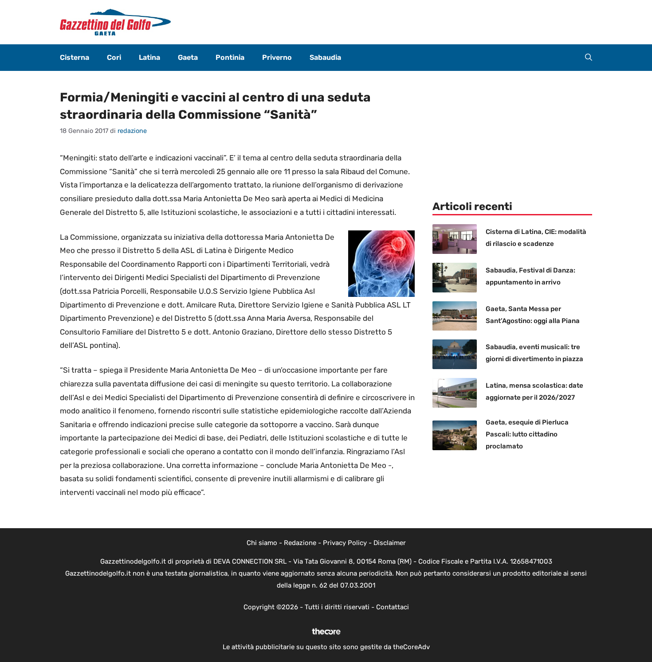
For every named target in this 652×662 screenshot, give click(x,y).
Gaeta (188, 57)
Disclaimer (389, 543)
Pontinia (230, 57)
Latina (149, 57)
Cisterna (74, 57)
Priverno (277, 57)
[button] (588, 57)
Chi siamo (262, 543)
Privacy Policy (345, 543)
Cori (114, 57)
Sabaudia (325, 57)
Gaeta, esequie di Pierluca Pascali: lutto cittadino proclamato (527, 434)
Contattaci (392, 607)
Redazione (300, 543)
